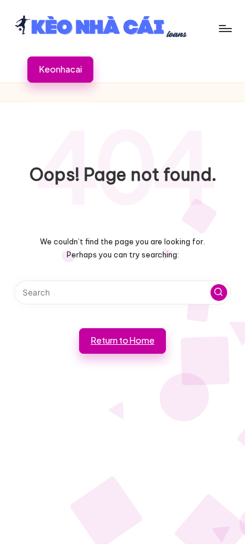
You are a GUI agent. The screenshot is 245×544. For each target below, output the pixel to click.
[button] (60, 69)
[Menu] (225, 28)
